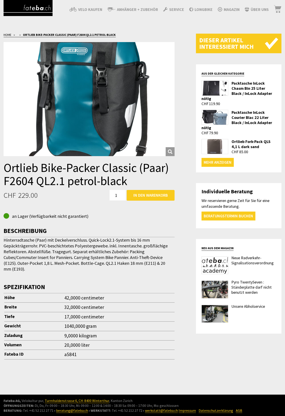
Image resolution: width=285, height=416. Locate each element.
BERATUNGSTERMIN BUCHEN (228, 215)
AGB (239, 410)
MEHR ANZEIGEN (218, 162)
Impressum (187, 410)
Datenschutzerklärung (216, 410)
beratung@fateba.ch (72, 410)
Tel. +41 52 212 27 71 (38, 410)
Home (7, 35)
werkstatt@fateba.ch (161, 410)
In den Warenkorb (150, 195)
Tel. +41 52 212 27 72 (127, 410)
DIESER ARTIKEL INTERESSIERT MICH (226, 43)
